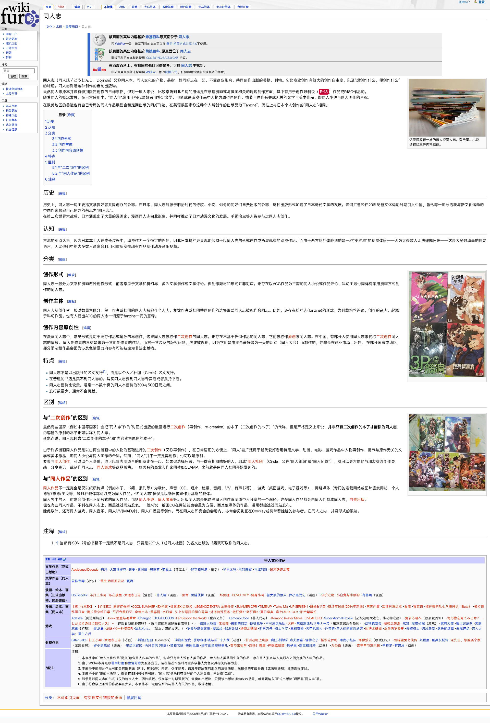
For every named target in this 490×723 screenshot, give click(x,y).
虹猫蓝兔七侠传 (405, 640)
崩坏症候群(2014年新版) (346, 606)
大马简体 (204, 7)
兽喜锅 (155, 612)
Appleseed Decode (85, 569)
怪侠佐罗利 (329, 640)
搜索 (4, 64)
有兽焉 (367, 595)
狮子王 (292, 645)
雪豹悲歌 (245, 569)
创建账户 (464, 2)
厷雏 (406, 623)
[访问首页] (20, 14)
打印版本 (11, 120)
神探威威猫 (276, 645)
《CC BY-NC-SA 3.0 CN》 (162, 58)
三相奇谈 (297, 628)
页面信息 (11, 129)
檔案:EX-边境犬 (181, 606)
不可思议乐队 (275, 623)
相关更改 (11, 110)
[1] (105, 371)
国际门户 (11, 34)
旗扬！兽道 (257, 645)
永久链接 (11, 125)
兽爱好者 (134, 663)
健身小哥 (257, 595)
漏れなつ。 (143, 628)
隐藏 (71, 115)
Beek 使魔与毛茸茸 (122, 618)
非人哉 (161, 595)
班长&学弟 (318, 606)
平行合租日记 (122, 612)
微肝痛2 (252, 612)
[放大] (483, 139)
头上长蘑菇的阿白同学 (191, 612)
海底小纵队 (348, 640)
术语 (59, 27)
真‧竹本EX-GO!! (287, 612)
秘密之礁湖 (248, 628)
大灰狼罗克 (118, 569)
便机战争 (256, 623)
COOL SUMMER (143, 606)
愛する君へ (413, 618)
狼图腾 (143, 569)
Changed (144, 618)
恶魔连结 (463, 628)
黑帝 (185, 595)
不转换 (108, 7)
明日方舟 (266, 628)
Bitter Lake (79, 640)
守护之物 (327, 595)
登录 (482, 2)
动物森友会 (373, 623)
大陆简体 (149, 7)
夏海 (130, 581)
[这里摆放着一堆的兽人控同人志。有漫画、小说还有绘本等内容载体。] (447, 108)
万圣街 (336, 645)
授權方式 (171, 72)
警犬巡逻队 (464, 623)
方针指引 (11, 48)
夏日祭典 (267, 612)
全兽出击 (141, 612)
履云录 (218, 628)
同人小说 (146, 499)
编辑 (62, 193)
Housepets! (79, 595)
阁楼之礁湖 (392, 623)
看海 (407, 606)
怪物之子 (311, 640)
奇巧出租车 (238, 645)
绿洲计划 (231, 628)
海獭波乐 (365, 640)
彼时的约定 (239, 623)
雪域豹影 (260, 569)
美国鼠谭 (192, 645)
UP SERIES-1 (299, 606)
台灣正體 (243, 7)
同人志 (186, 65)
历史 (89, 7)
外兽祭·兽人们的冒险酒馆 (344, 628)
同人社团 (255, 461)
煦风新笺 (428, 628)
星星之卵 (229, 569)
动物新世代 (183, 640)
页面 (48, 7)
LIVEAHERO (313, 618)
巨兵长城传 (440, 640)
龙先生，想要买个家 (466, 640)
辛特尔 (387, 645)
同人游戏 (104, 467)
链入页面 (11, 106)
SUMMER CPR (246, 606)
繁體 (134, 7)
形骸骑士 (413, 628)
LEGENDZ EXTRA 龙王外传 (214, 606)
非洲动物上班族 (256, 640)
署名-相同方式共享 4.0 (181, 44)
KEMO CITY (240, 595)
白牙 (104, 569)
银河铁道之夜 (280, 569)
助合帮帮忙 (308, 612)
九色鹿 (425, 640)
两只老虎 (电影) (156, 645)
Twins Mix (281, 606)
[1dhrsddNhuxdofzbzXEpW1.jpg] (447, 324)
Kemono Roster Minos (286, 618)
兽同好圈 (118, 663)
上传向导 (11, 93)
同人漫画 (165, 499)
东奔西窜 (373, 606)
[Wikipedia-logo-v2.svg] (99, 40)
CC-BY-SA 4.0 (286, 714)
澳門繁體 (185, 7)
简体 (122, 7)
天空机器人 (314, 628)
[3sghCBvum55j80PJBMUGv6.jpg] (447, 452)
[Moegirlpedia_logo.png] (99, 54)
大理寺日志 (132, 595)
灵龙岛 (99, 628)
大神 (291, 623)
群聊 (8, 57)
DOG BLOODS (164, 618)
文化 (49, 27)
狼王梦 (155, 569)
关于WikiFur (320, 714)
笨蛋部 (224, 623)
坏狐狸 (225, 595)
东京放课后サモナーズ (313, 623)
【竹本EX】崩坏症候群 (113, 606)
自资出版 (357, 499)
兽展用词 (72, 27)
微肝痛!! (238, 612)
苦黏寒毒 (78, 581)
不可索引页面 (68, 697)
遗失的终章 (445, 628)
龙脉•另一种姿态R (119, 628)
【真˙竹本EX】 (82, 606)
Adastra (77, 618)
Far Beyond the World (191, 618)
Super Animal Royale (338, 618)
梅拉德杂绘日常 (98, 612)
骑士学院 (281, 628)
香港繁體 (168, 7)
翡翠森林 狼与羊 (205, 640)
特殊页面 (11, 115)
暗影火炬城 (208, 623)
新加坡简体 (223, 7)
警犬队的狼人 (277, 595)
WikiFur (120, 44)
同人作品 (60, 479)
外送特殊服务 (220, 612)
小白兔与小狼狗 (348, 595)
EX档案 (162, 606)
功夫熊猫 (296, 640)
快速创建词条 (14, 89)
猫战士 (167, 569)
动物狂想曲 (145, 640)
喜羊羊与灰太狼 (368, 645)
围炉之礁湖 (373, 628)
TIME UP (265, 606)
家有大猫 (447, 623)
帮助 (8, 52)
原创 (292, 336)
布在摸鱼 (115, 595)
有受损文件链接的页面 (103, 697)
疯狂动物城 (279, 640)
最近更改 (11, 39)
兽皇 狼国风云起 (112, 581)
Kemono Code (239, 618)
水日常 (168, 612)
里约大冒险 (134, 645)
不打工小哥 (98, 595)
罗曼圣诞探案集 (198, 628)
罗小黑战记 (297, 595)
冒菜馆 (418, 606)
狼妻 (132, 569)
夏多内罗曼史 (394, 628)
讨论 (61, 7)
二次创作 (184, 336)
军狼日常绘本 (392, 606)
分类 (48, 697)
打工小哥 (95, 640)
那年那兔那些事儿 (214, 645)
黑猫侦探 (197, 595)
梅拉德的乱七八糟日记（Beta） (448, 606)
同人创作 (62, 461)
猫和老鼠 (176, 645)
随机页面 (11, 43)
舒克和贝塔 (199, 569)
